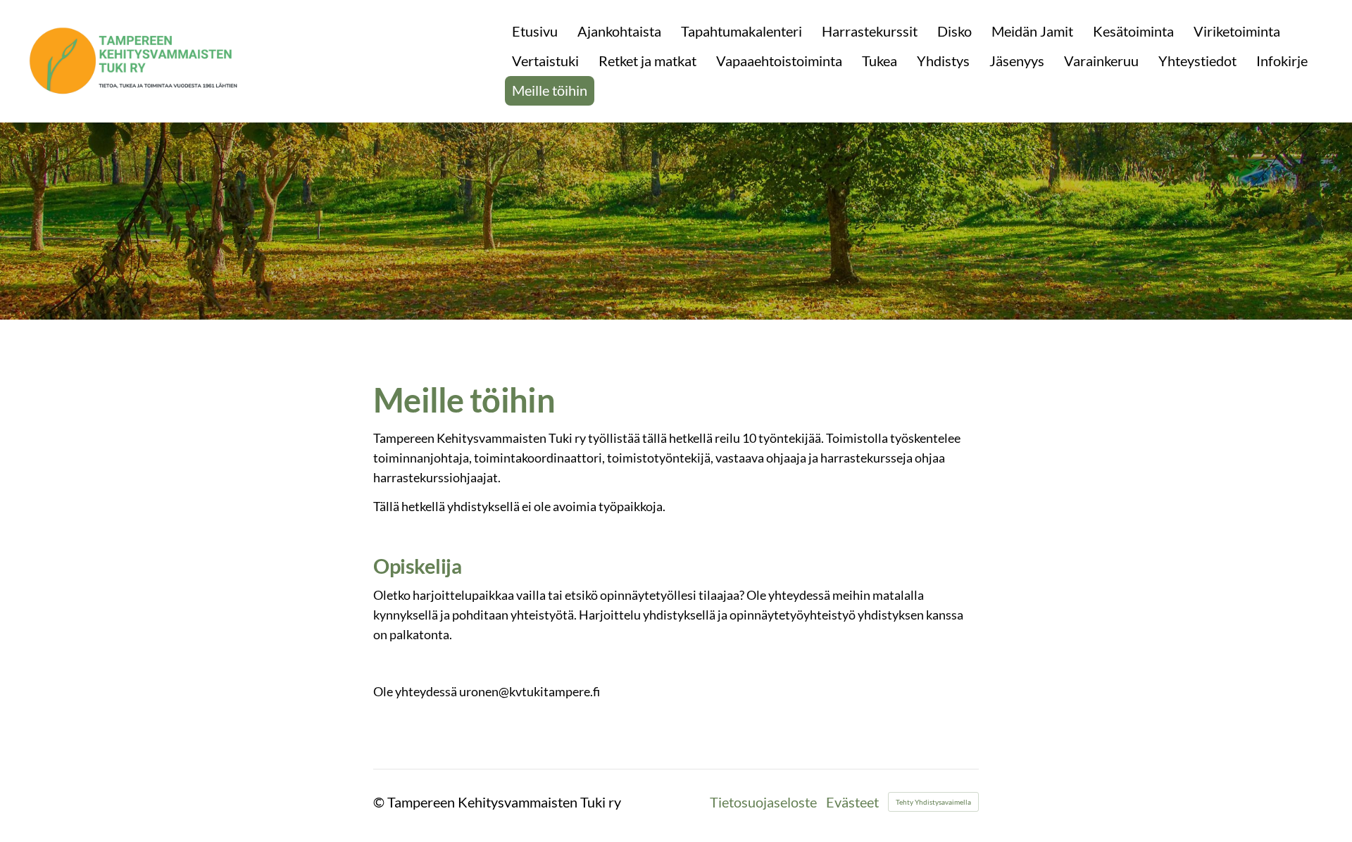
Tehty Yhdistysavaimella (933, 802)
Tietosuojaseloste (763, 802)
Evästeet (852, 802)
